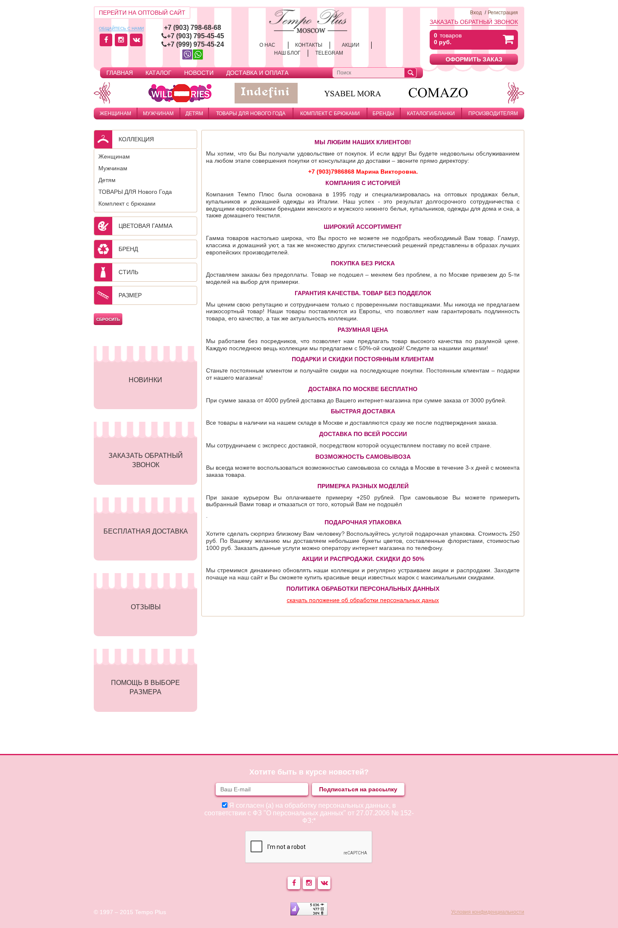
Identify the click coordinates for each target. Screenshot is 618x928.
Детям (194, 113)
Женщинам (115, 113)
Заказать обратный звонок (474, 22)
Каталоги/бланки (431, 113)
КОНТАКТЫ (308, 45)
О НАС (267, 45)
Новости (199, 72)
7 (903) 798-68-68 (194, 27)
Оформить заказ (474, 59)
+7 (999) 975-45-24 (195, 44)
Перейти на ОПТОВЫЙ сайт (142, 12)
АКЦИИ (350, 45)
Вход (476, 13)
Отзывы (146, 607)
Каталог (158, 72)
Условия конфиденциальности (487, 912)
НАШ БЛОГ (287, 53)
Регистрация (503, 13)
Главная (119, 72)
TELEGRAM (329, 53)
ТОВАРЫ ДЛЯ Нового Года (250, 113)
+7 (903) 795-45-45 (195, 36)
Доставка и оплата (257, 72)
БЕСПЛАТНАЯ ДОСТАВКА (145, 531)
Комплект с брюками (330, 113)
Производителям (493, 113)
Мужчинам (158, 113)
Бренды (383, 113)
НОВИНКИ (145, 379)
